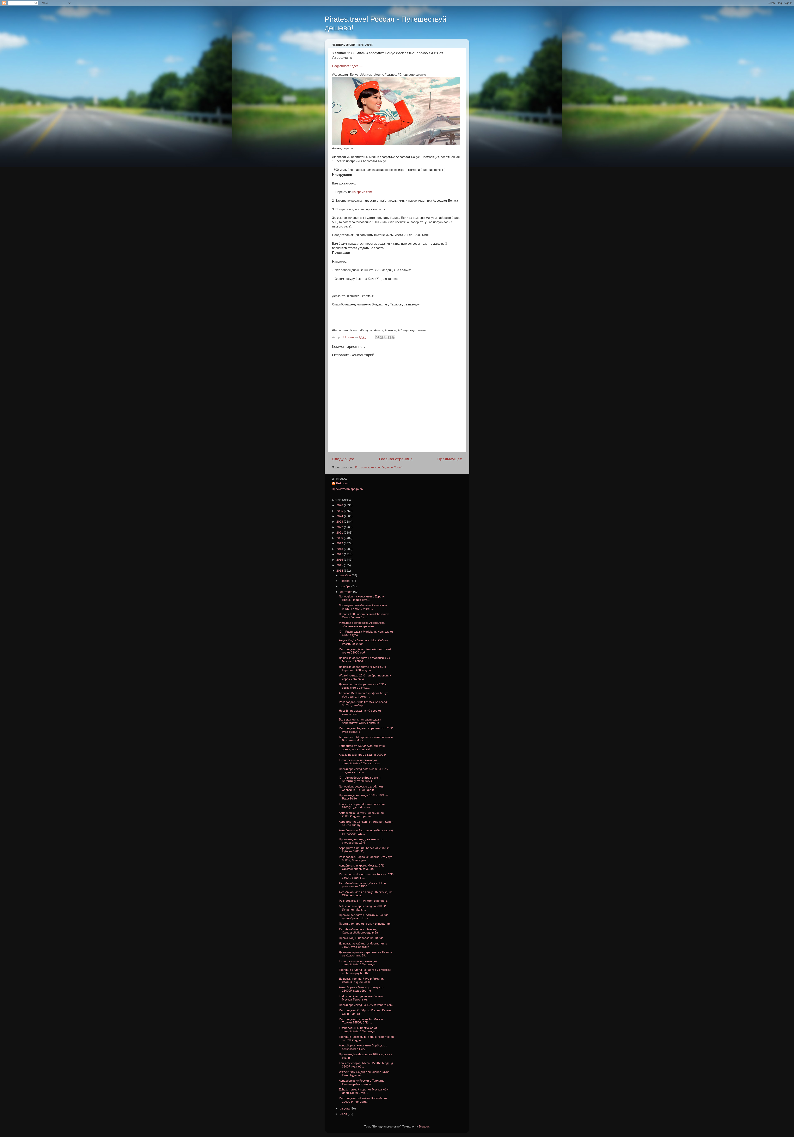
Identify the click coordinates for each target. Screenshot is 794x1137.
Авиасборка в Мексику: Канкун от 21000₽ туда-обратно (361, 989)
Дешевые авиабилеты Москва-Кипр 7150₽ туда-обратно (363, 945)
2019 (340, 543)
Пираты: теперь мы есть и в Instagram (365, 923)
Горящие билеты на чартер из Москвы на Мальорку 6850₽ (365, 971)
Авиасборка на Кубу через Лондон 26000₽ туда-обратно (362, 814)
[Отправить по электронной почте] (377, 337)
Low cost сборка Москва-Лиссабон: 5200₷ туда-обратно (362, 806)
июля (344, 1113)
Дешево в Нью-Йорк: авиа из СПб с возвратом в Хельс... (363, 686)
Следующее (343, 459)
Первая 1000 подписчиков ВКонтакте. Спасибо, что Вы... (364, 616)
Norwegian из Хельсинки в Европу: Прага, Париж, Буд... (362, 598)
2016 (340, 559)
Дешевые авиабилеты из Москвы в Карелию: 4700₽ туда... (362, 668)
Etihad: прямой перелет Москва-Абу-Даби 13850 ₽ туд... (364, 1091)
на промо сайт (362, 192)
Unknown (342, 483)
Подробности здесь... (347, 66)
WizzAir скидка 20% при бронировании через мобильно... (365, 677)
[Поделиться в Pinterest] (393, 337)
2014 (340, 570)
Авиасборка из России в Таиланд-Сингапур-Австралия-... (362, 1082)
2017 (340, 554)
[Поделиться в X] (385, 337)
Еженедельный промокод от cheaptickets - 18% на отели (359, 762)
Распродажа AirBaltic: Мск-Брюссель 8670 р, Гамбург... (363, 703)
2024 (340, 516)
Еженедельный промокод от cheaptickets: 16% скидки (358, 1029)
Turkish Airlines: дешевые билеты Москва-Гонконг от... (361, 998)
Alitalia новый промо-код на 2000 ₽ (362, 754)
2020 (340, 538)
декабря (346, 575)
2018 (340, 549)
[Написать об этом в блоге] (381, 337)
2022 (340, 527)
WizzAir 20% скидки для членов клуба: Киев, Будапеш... (364, 1073)
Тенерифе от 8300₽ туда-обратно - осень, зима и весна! (363, 747)
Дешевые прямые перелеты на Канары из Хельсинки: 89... (365, 954)
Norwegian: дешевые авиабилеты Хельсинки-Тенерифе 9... (361, 788)
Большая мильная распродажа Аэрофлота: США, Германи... (360, 721)
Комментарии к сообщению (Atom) (379, 467)
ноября (345, 580)
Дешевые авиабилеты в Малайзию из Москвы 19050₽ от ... (364, 659)
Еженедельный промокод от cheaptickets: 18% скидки (358, 963)
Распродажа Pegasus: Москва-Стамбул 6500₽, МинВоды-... (365, 858)
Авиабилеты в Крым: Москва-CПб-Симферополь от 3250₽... (362, 867)
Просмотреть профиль (347, 489)
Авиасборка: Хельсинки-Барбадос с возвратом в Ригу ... (363, 1047)
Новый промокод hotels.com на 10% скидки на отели (363, 770)
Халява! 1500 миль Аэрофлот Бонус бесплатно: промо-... (363, 695)
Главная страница (396, 459)
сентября (346, 591)
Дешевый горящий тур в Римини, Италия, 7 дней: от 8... (361, 980)
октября (345, 586)
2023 (340, 521)
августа (345, 1108)
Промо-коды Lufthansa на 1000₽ (361, 938)
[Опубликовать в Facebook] (389, 337)
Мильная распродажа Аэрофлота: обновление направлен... (362, 624)
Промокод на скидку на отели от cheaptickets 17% (361, 841)
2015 (340, 565)
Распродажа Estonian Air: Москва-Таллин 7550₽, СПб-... (362, 1021)
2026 (340, 505)
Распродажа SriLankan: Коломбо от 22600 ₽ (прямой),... (363, 1100)
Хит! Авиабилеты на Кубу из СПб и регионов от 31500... (362, 885)
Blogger (424, 1126)
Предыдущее (449, 459)
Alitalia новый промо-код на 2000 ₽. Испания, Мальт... (363, 908)
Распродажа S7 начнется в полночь (363, 900)
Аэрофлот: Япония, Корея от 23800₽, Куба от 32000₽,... (364, 849)
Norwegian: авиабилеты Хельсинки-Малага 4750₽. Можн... (363, 607)
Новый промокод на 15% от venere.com (366, 1005)
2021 (340, 532)
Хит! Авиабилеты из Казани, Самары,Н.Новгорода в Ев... (359, 931)
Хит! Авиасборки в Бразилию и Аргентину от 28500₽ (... (359, 779)
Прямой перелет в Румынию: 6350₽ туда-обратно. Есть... (363, 916)
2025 (340, 510)
